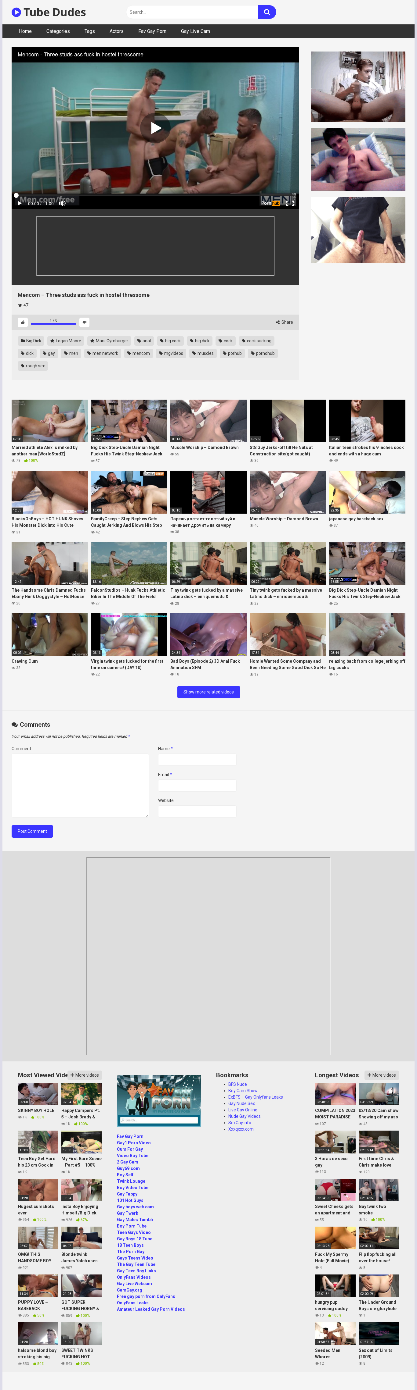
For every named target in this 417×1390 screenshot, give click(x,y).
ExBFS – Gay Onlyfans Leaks (255, 1097)
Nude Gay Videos (244, 1116)
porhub (234, 353)
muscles (205, 353)
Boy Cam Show (243, 1090)
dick (29, 353)
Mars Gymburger (111, 340)
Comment (21, 748)
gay (51, 353)
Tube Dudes (53, 12)
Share (287, 322)
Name (165, 748)
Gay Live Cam (195, 31)
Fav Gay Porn (152, 31)
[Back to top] (396, 1371)
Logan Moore (68, 340)
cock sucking (258, 340)
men (73, 353)
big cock (172, 340)
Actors (117, 31)
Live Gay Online (242, 1109)
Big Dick (33, 340)
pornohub (265, 353)
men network (105, 353)
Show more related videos (208, 692)
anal (146, 340)
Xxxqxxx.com (241, 1129)
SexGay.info (239, 1122)
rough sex (35, 365)
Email (165, 774)
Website (166, 800)
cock (228, 340)
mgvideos (173, 353)
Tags (90, 31)
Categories (58, 31)
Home (25, 31)
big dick (201, 340)
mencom (141, 353)
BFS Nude (237, 1084)
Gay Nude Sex (241, 1103)
